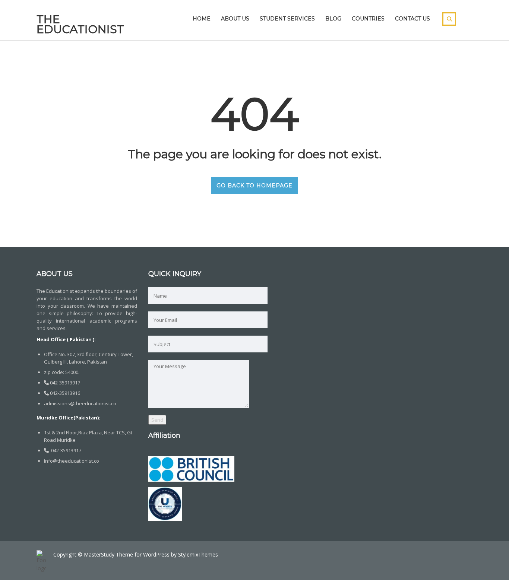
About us (235, 18)
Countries (368, 18)
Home (202, 18)
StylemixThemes (198, 554)
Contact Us (412, 18)
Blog (333, 18)
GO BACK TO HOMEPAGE (254, 185)
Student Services (287, 18)
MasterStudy (99, 554)
